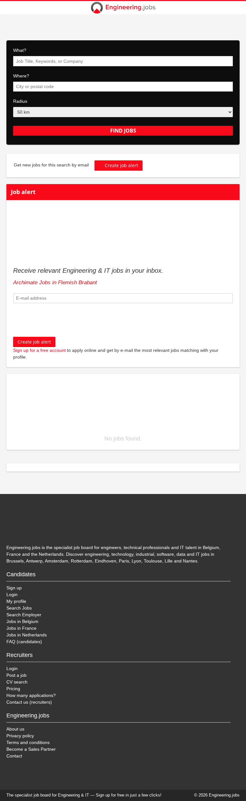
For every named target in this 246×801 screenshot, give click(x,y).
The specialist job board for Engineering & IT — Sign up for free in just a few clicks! (83, 795)
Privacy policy (20, 735)
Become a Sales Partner (31, 749)
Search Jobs (19, 608)
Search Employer (23, 614)
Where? (21, 75)
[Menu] (237, 7)
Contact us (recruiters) (29, 702)
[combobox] (123, 61)
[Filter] (9, 7)
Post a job (16, 675)
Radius (20, 101)
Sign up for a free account (39, 350)
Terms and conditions (28, 742)
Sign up (14, 587)
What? (19, 50)
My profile (16, 601)
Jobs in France (21, 628)
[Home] (123, 7)
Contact (14, 755)
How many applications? (31, 695)
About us (15, 729)
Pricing (13, 688)
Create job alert (121, 165)
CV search (17, 681)
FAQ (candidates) (24, 641)
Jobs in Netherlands (26, 634)
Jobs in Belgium (22, 621)
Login (12, 594)
